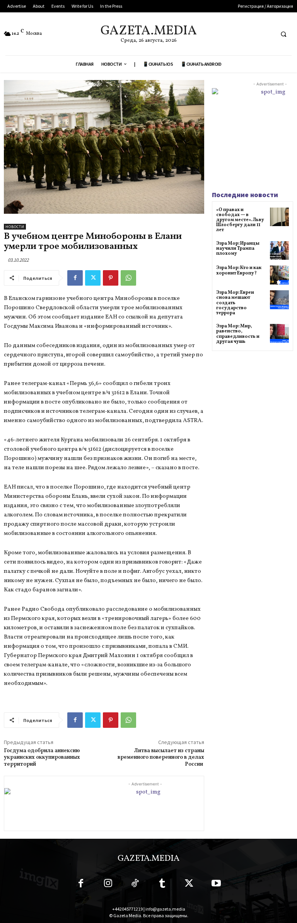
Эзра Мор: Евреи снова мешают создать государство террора (235, 303)
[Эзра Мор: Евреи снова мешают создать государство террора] (279, 299)
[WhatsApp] (128, 278)
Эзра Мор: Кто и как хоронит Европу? (238, 270)
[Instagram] (107, 884)
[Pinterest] (110, 278)
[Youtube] (216, 884)
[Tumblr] (162, 884)
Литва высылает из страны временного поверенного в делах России (161, 757)
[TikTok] (135, 884)
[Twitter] (93, 278)
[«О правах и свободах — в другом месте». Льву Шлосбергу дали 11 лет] (279, 217)
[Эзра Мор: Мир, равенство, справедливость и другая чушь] (279, 333)
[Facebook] (75, 278)
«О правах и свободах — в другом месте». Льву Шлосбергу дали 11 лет (240, 220)
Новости (14, 226)
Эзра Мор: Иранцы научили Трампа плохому (237, 248)
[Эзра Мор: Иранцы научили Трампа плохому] (279, 250)
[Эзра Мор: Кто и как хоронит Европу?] (279, 275)
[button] (283, 34)
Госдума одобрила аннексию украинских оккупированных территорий (42, 757)
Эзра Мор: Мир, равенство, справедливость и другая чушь (237, 334)
